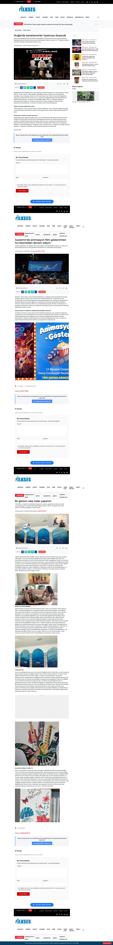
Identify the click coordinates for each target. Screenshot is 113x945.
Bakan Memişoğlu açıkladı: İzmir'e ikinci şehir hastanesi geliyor (39, 234)
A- (61, 84)
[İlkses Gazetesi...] (27, 8)
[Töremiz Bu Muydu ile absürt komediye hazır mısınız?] (76, 57)
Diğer (87, 17)
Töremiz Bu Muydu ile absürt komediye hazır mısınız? (88, 58)
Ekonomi (45, 17)
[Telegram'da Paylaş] (31, 87)
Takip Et (42, 87)
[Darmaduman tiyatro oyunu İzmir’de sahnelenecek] (76, 65)
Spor (51, 17)
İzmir (56, 17)
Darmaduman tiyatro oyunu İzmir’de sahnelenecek (90, 64)
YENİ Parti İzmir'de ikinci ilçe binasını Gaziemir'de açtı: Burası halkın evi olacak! (47, 234)
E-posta (45, 177)
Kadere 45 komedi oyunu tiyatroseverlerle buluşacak (90, 80)
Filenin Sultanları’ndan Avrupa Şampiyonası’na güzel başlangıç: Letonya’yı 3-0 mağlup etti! (50, 24)
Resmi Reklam (79, 17)
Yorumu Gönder (22, 190)
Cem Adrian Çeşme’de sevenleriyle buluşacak (88, 42)
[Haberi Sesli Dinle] (58, 83)
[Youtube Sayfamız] (97, 2)
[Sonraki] (98, 24)
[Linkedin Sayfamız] (94, 2)
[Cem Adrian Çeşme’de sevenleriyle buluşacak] (76, 42)
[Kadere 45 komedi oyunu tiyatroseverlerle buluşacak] (76, 80)
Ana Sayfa (19, 30)
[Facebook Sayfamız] (89, 2)
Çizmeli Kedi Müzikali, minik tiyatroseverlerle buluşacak (90, 49)
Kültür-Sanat (26, 30)
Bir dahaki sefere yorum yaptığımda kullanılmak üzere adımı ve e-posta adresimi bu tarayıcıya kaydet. (41, 185)
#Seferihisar (21, 828)
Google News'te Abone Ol (43, 140)
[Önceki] (96, 24)
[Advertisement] (71, 9)
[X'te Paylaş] (24, 87)
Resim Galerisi (65, 2)
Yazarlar (77, 2)
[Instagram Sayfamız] (92, 2)
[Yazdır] (67, 83)
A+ (64, 84)
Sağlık (62, 17)
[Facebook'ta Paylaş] (21, 87)
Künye (82, 2)
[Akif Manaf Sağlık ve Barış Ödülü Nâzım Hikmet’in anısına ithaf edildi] (76, 72)
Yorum (18, 163)
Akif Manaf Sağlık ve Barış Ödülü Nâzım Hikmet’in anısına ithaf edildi (89, 73)
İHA (37, 45)
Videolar (72, 2)
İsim (17, 177)
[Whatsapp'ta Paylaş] (28, 87)
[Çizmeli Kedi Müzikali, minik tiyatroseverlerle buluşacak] (76, 50)
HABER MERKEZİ (42, 511)
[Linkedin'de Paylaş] (34, 87)
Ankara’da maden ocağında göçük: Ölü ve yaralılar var (56, 234)
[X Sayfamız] (87, 2)
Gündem (31, 17)
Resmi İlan (70, 17)
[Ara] (96, 36)
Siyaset (38, 17)
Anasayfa (58, 2)
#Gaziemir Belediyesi (30, 386)
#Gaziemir (20, 386)
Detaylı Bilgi (76, 943)
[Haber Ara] (98, 17)
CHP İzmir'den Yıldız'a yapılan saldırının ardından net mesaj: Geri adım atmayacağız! (63, 235)
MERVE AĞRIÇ (41, 251)
